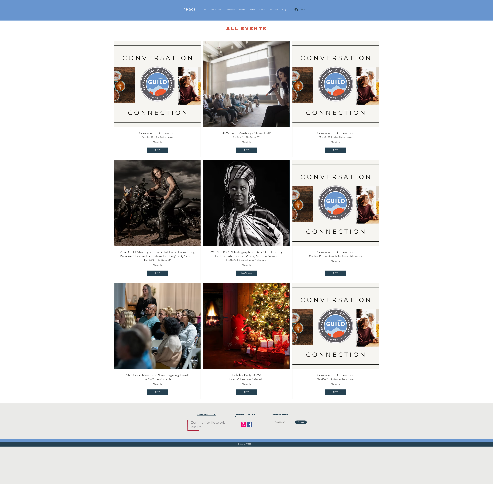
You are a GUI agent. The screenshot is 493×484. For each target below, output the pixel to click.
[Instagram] (243, 424)
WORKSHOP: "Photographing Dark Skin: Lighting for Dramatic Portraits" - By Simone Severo (246, 254)
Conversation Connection (157, 133)
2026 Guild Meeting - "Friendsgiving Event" (157, 375)
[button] (242, 10)
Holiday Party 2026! (246, 375)
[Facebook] (249, 424)
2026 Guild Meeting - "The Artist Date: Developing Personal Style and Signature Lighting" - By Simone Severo (157, 254)
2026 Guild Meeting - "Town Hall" (246, 133)
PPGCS (190, 9)
